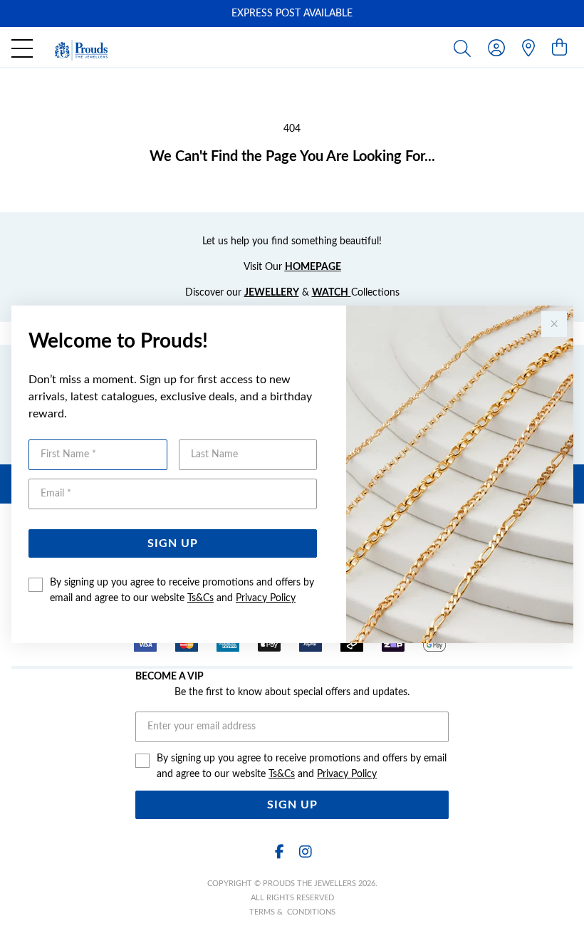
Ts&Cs (200, 598)
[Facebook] (279, 852)
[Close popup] (554, 324)
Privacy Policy (266, 598)
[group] (292, 13)
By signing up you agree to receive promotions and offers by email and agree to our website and (182, 590)
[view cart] (559, 48)
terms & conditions (292, 912)
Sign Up (172, 543)
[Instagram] (304, 852)
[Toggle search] (465, 47)
